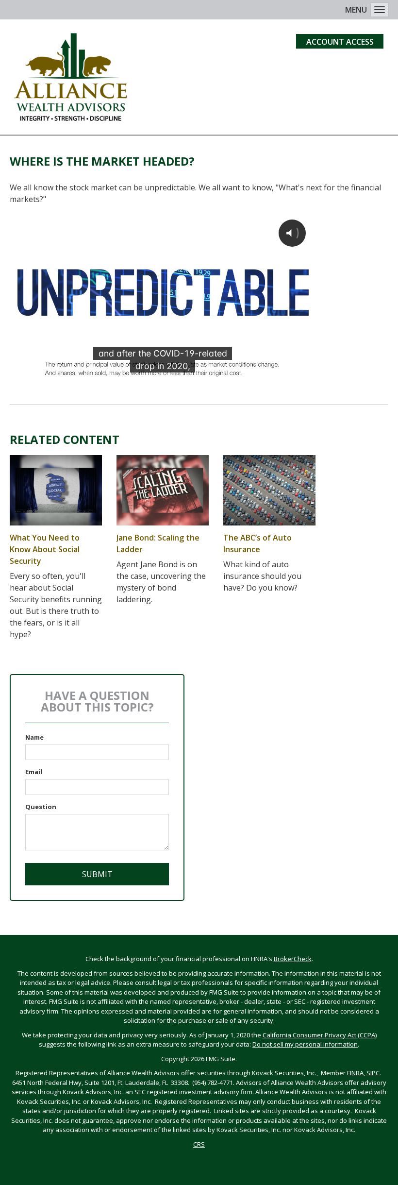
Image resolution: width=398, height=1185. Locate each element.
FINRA (355, 1072)
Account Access (340, 41)
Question (40, 806)
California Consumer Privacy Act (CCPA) (320, 1035)
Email (33, 771)
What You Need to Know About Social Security (45, 549)
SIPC (373, 1072)
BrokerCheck (293, 958)
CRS (199, 1144)
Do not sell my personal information (305, 1044)
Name (34, 737)
